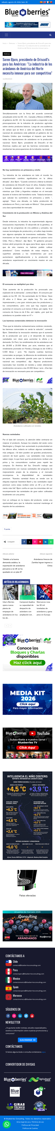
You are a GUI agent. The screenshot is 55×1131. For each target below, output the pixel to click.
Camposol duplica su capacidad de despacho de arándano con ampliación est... (27, 608)
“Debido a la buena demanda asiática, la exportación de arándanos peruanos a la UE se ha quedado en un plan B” (14, 565)
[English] (44, 2)
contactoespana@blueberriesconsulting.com (29, 991)
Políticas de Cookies (30, 1128)
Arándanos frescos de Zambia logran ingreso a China (42, 562)
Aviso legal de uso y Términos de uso (30, 1122)
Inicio (5, 43)
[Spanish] (41, 2)
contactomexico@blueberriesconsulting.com (29, 982)
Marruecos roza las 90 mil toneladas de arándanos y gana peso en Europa (44, 608)
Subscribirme (27, 1040)
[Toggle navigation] (6, 35)
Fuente (7, 529)
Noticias (12, 43)
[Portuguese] (50, 2)
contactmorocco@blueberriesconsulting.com (29, 999)
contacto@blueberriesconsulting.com (27, 965)
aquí (43, 1052)
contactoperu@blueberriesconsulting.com (28, 974)
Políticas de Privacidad (30, 1125)
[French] (47, 2)
